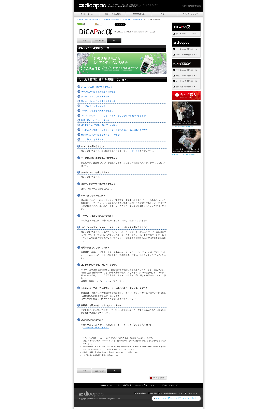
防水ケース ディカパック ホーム (88, 19)
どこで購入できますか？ (92, 139)
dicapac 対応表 (139, 14)
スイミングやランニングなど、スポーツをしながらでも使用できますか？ (114, 115)
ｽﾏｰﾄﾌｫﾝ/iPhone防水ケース (186, 55)
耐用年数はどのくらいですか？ (95, 120)
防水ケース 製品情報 (111, 19)
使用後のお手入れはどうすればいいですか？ (101, 134)
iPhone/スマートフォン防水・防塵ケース (185, 154)
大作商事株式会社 (194, 6)
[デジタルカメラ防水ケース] (186, 124)
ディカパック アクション (186, 34)
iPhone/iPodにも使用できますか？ (96, 87)
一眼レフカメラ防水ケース (186, 76)
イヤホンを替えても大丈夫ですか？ (97, 111)
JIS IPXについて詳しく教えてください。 (99, 125)
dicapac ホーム (87, 14)
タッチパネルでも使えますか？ (95, 96)
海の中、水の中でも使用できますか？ (98, 101)
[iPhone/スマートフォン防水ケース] (186, 152)
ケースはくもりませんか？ (93, 106)
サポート (164, 14)
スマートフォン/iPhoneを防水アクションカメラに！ (176, 398)
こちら (106, 281)
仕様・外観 (99, 40)
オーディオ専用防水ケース (186, 81)
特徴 (84, 40)
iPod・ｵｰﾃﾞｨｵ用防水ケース (132, 19)
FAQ (114, 40)
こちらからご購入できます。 (96, 327)
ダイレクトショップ (190, 14)
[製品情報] (186, 42)
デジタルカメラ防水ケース (186, 49)
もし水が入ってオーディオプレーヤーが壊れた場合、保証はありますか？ (114, 130)
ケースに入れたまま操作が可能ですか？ (99, 92)
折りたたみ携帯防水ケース (186, 87)
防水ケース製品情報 (113, 14)
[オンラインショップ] (186, 99)
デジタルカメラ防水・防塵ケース (182, 127)
